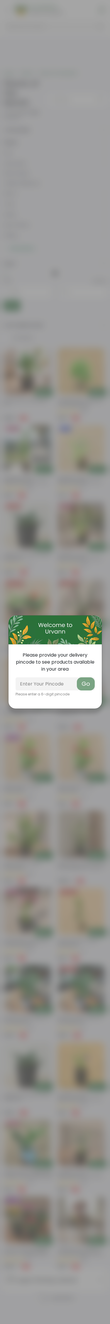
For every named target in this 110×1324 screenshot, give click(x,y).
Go (86, 684)
